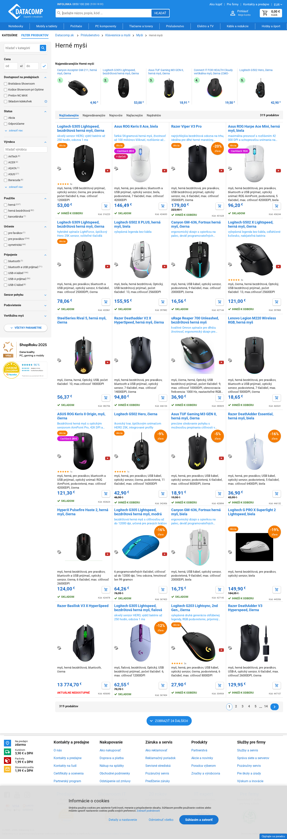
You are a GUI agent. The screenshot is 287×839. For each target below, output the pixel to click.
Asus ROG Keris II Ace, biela (136, 126)
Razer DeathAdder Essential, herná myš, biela (250, 416)
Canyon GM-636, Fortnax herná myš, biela (196, 512)
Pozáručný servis (157, 773)
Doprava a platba (112, 758)
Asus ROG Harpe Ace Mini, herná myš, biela (254, 128)
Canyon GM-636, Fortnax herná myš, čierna (196, 224)
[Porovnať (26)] (59, 168)
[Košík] (265, 13)
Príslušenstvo (175, 26)
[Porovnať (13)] (173, 648)
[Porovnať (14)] (173, 552)
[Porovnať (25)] (116, 168)
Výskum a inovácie (250, 781)
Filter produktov (35, 35)
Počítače (76, 26)
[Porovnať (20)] (116, 264)
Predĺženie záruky (157, 781)
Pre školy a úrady (249, 773)
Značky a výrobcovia (205, 773)
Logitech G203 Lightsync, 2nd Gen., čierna (194, 608)
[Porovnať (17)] (59, 360)
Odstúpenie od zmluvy (115, 781)
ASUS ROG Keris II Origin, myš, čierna (81, 416)
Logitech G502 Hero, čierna (256, 70)
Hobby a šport (271, 26)
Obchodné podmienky (115, 773)
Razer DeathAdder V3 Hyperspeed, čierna (245, 608)
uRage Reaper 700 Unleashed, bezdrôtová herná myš (195, 320)
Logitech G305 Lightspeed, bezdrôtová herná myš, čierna (121, 71)
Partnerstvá (199, 750)
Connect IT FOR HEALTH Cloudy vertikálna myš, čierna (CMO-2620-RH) (213, 73)
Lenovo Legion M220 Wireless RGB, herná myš (252, 320)
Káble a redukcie (238, 26)
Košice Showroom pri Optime (26, 89)
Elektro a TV (205, 26)
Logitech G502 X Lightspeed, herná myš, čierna (250, 224)
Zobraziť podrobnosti (148, 810)
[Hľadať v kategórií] (43, 48)
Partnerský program (67, 781)
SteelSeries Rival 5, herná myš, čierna (81, 320)
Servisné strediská (158, 766)
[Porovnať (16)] (230, 360)
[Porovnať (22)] (59, 264)
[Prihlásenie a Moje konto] (232, 13)
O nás (58, 750)
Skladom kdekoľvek (20, 101)
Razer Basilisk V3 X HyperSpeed (82, 606)
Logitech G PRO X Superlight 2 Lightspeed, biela (252, 512)
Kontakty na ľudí (65, 766)
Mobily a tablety (46, 26)
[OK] (44, 66)
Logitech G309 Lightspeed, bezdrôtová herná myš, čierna (80, 224)
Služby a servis (247, 750)
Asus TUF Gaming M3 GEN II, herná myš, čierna (166, 71)
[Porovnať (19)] (173, 264)
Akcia (11, 117)
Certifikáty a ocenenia (69, 773)
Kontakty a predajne (67, 758)
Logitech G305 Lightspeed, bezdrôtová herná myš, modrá (138, 512)
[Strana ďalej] (275, 707)
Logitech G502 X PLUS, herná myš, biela (137, 224)
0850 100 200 (80, 4)
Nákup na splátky (112, 766)
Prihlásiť (242, 11)
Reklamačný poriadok (160, 758)
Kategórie (9, 35)
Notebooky (15, 26)
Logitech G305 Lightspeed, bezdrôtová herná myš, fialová (138, 608)
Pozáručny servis (249, 766)
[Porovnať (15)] (116, 456)
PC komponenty (105, 26)
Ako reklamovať (156, 750)
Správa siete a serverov (253, 758)
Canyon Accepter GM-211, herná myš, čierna (77, 71)
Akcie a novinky (202, 758)
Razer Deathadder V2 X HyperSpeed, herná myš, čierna (139, 320)
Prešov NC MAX (18, 95)
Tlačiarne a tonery (141, 26)
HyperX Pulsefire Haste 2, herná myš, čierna (82, 512)
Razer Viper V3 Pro (186, 126)
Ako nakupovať (110, 750)
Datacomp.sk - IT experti (25, 11)
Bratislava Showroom (21, 83)
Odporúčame (16, 123)
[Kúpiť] (106, 206)
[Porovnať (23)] (173, 168)
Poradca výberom (203, 766)
